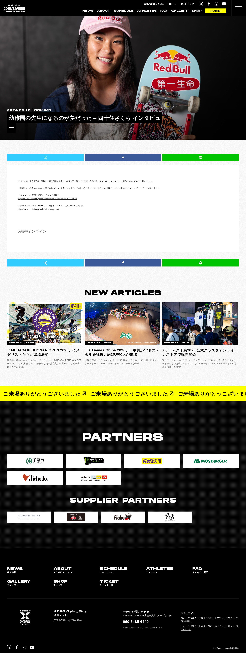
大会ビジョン (187, 612)
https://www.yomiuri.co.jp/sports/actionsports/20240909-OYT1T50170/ (47, 198)
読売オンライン (33, 231)
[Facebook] (209, 4)
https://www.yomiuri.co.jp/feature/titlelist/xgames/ (38, 209)
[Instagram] (216, 4)
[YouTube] (224, 4)
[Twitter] (201, 4)
